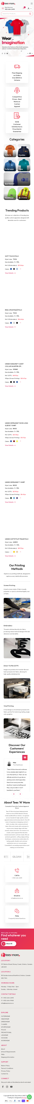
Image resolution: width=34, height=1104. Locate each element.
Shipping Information (7, 1057)
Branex (24, 1098)
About (3, 1049)
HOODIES (4, 1038)
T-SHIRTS (4, 1024)
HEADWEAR (5, 1019)
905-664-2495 (10, 9)
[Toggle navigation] (25, 3)
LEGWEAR (4, 1035)
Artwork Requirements (8, 1052)
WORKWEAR (5, 1040)
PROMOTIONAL (6, 1032)
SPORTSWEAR (5, 1027)
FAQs (2, 1054)
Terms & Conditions (7, 1068)
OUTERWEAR (5, 1016)
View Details (9, 273)
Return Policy (5, 1065)
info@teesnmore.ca (17, 898)
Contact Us (4, 1074)
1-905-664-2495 (17, 878)
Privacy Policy (5, 1071)
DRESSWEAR (5, 1021)
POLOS (3, 1030)
